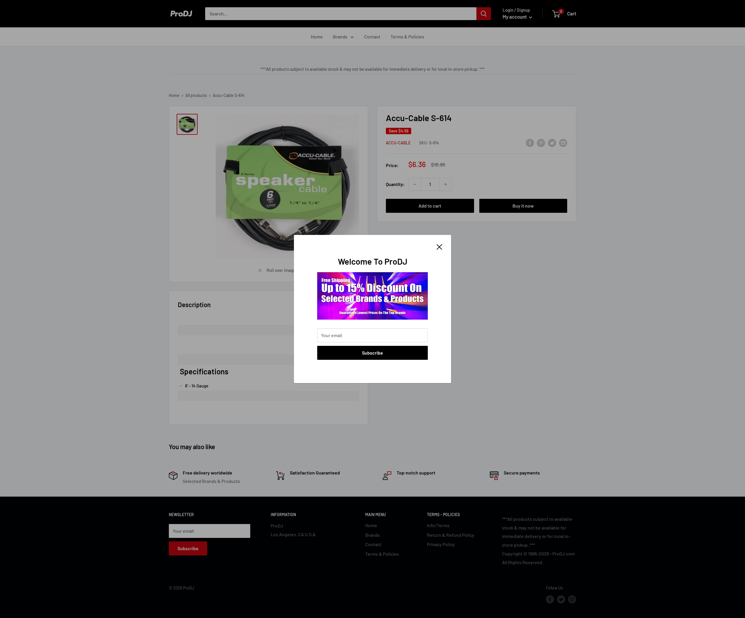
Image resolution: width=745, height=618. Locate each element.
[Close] (439, 246)
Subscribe (372, 352)
